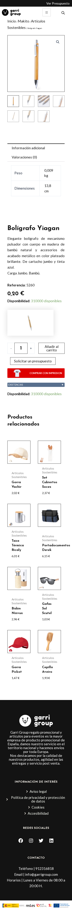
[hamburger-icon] (46, 12)
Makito (23, 21)
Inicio (11, 21)
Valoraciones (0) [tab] (24, 157)
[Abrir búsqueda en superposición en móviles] (63, 12)
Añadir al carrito (52, 348)
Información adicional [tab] (28, 148)
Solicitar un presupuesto (33, 361)
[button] (57, 42)
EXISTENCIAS (36, 384)
